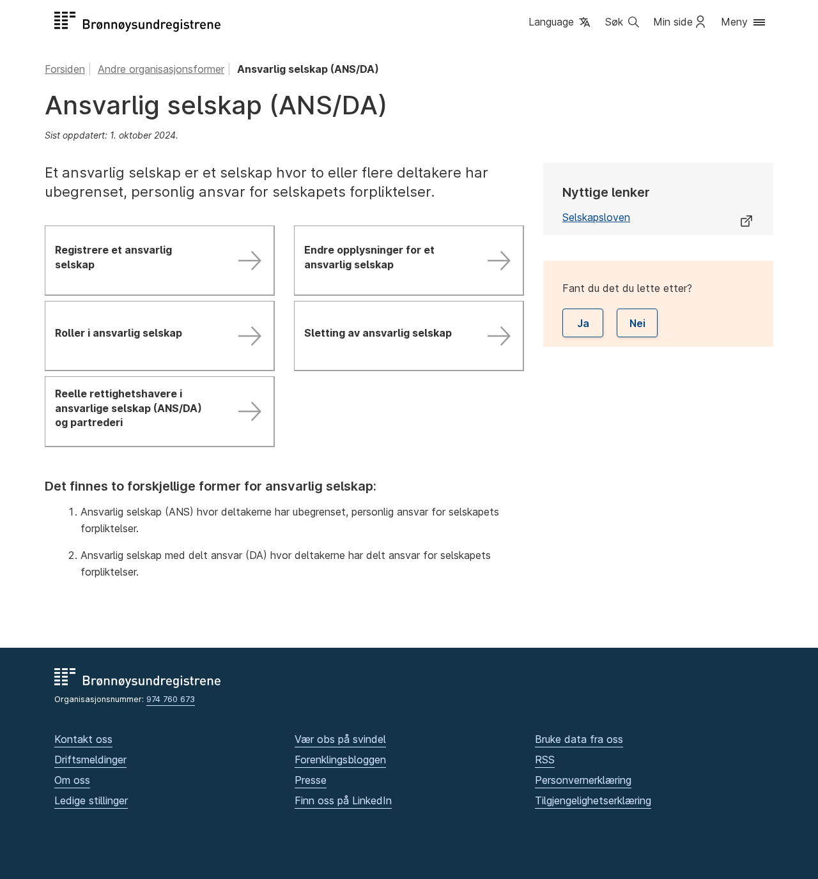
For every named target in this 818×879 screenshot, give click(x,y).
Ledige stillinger (91, 800)
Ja (583, 323)
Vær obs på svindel (340, 739)
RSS (545, 759)
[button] (560, 23)
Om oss (72, 780)
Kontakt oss (83, 739)
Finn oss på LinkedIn (343, 800)
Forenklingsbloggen (340, 759)
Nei (637, 323)
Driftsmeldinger (90, 759)
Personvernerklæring (583, 780)
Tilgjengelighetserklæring (593, 800)
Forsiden (65, 69)
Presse (311, 780)
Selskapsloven (596, 217)
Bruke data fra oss (579, 739)
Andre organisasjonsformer (161, 69)
